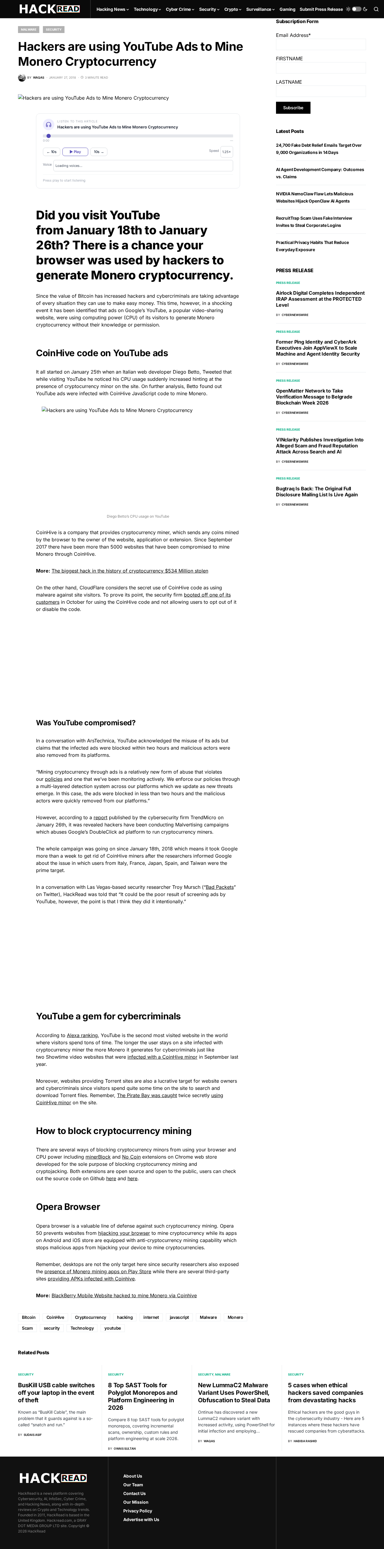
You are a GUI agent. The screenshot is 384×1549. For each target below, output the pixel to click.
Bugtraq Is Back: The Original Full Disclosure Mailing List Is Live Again (317, 492)
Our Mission (135, 1502)
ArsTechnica (100, 741)
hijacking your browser (124, 1233)
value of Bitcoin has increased (92, 296)
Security (54, 29)
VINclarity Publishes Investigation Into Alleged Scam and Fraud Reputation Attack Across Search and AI (320, 446)
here (111, 1178)
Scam (27, 1328)
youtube (112, 1328)
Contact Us (134, 1493)
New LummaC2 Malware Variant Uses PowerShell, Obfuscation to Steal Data (234, 1393)
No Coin (131, 1157)
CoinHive (55, 1317)
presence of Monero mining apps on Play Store (97, 1271)
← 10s (51, 151)
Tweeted (212, 372)
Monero (235, 1317)
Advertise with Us (141, 1519)
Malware (28, 29)
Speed (214, 151)
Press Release (288, 282)
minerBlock (98, 1157)
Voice (47, 164)
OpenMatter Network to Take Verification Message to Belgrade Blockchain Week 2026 (314, 397)
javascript (179, 1317)
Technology (82, 1328)
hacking (125, 1317)
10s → (99, 151)
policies (53, 779)
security (52, 1328)
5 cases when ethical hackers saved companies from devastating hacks (325, 1393)
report (100, 817)
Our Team (133, 1484)
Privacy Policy (137, 1510)
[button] (357, 9)
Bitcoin (29, 1317)
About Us (132, 1475)
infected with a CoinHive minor (162, 1057)
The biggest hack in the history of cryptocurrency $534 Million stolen (130, 571)
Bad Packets (220, 887)
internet (151, 1317)
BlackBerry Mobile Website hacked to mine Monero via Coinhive (124, 1295)
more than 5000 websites (115, 547)
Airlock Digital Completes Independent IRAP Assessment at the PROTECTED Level (320, 299)
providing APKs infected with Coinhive (91, 1279)
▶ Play (75, 151)
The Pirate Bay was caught (147, 1095)
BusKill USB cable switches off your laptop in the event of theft (56, 1393)
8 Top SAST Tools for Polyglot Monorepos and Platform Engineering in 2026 (143, 1396)
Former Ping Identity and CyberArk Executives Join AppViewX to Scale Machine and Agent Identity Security (318, 348)
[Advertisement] (138, 659)
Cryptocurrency (90, 1317)
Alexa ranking (82, 1035)
